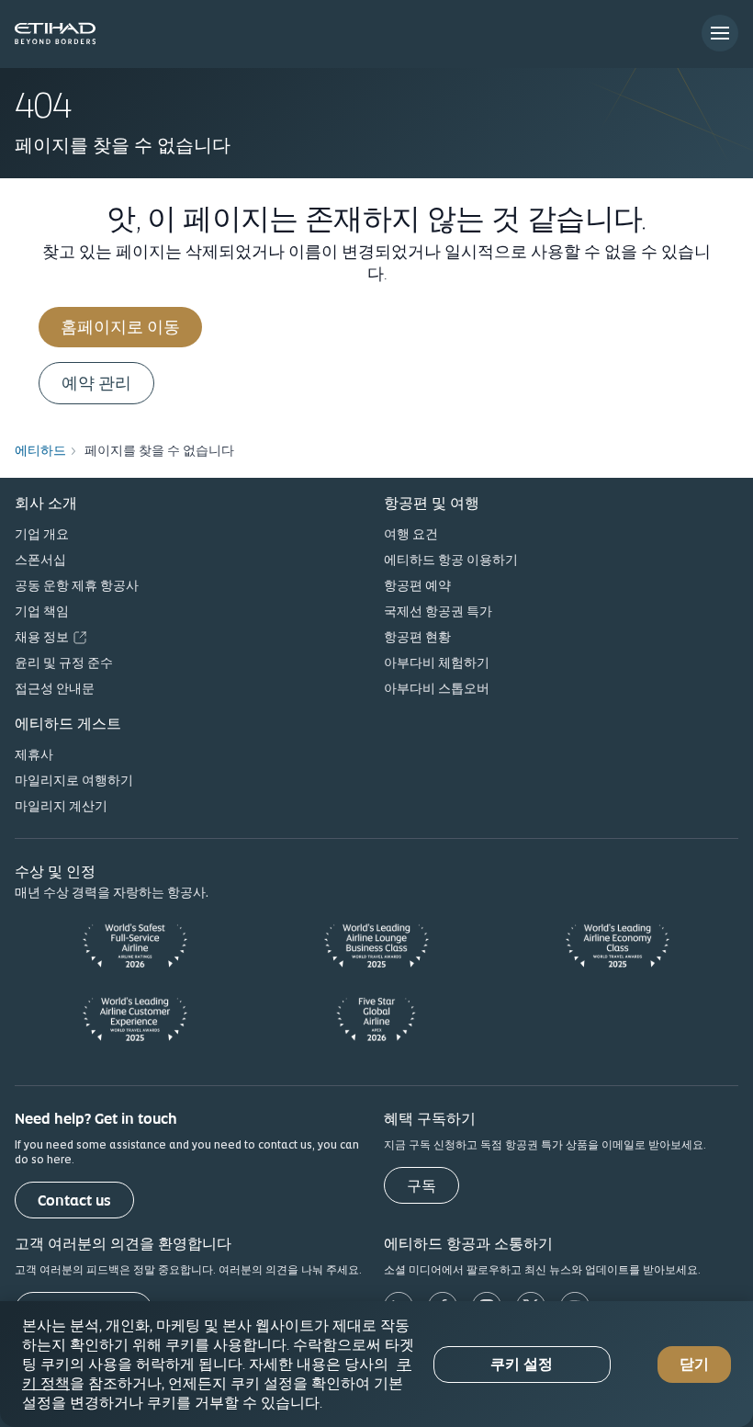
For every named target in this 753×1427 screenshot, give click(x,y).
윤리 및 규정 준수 (64, 662)
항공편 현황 (417, 637)
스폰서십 (40, 559)
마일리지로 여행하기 (74, 780)
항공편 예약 (417, 585)
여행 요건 (411, 534)
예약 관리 (96, 382)
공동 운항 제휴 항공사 (77, 585)
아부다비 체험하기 (436, 662)
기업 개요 (42, 534)
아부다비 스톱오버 (436, 688)
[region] (376, 1364)
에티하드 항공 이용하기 (451, 559)
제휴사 (34, 754)
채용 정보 (42, 637)
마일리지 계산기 (61, 806)
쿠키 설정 (521, 1364)
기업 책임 (42, 611)
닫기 (694, 1364)
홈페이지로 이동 (120, 326)
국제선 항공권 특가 (438, 611)
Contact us (74, 1200)
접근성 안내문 (55, 688)
